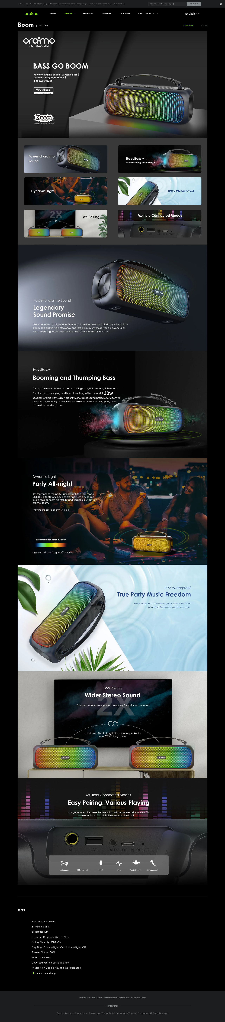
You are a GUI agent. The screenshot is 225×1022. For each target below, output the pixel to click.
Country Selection (65, 1013)
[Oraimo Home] (31, 13)
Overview (189, 26)
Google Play (52, 968)
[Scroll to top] (212, 1012)
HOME (53, 14)
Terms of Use (94, 1013)
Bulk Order (107, 1013)
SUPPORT (125, 14)
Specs (204, 26)
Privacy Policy (81, 1013)
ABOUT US (88, 14)
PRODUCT (70, 14)
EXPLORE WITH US (148, 14)
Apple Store (75, 968)
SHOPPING (106, 14)
